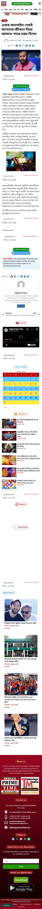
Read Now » (7, 628)
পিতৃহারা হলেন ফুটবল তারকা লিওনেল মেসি (20, 623)
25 (10, 398)
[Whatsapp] (28, 839)
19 (15, 393)
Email (5, 858)
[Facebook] (13, 839)
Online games (9, 230)
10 (5, 389)
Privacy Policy (13, 904)
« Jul (4, 407)
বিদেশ (6, 9)
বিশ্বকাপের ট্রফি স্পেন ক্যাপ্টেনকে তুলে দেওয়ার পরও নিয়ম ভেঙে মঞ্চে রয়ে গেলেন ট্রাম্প (20, 699)
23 (36, 393)
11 (10, 389)
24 (5, 398)
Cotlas (28, 901)
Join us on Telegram (22, 89)
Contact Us (21, 907)
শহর (18, 9)
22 (31, 393)
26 (15, 398)
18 (10, 393)
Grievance (37, 904)
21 (26, 393)
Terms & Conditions (25, 904)
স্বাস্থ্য (26, 9)
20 (21, 393)
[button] (17, 45)
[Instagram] (24, 839)
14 (26, 389)
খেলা (31, 9)
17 (5, 393)
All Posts (21, 306)
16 (36, 389)
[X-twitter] (17, 839)
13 (21, 389)
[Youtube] (21, 839)
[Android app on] (12, 887)
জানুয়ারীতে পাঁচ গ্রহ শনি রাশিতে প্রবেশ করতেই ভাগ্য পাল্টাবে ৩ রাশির (27, 434)
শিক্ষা (22, 9)
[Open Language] (11, 905)
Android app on (24, 887)
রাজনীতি (36, 9)
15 (31, 389)
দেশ (2, 9)
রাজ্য (10, 9)
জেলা (14, 9)
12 (15, 389)
